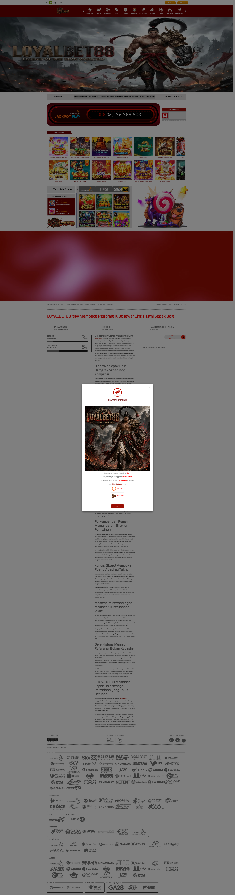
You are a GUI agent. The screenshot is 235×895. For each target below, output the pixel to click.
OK (117, 506)
